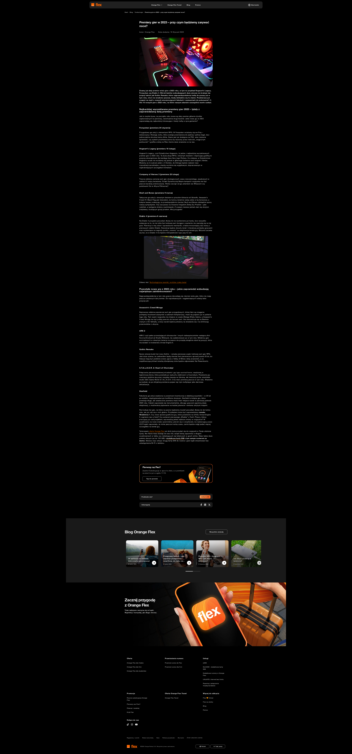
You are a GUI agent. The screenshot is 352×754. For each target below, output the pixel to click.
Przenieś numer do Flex (173, 663)
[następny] (252, 553)
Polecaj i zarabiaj (133, 708)
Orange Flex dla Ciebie (135, 663)
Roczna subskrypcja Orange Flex (137, 699)
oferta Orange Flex (156, 431)
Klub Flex (130, 712)
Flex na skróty (208, 702)
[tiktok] (128, 724)
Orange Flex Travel (171, 698)
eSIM (205, 663)
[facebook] (201, 505)
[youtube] (136, 724)
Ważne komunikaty (148, 738)
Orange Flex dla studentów (136, 671)
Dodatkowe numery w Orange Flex (213, 674)
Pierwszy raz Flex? (133, 704)
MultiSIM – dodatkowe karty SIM (213, 668)
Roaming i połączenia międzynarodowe (211, 684)
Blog (204, 706)
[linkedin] (205, 505)
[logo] (96, 4)
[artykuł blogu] (154, 563)
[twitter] (209, 505)
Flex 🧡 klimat (208, 698)
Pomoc (205, 710)
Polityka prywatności (168, 738)
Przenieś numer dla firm (173, 667)
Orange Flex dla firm (134, 667)
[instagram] (132, 724)
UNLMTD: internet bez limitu (213, 679)
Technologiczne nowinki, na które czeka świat (168, 282)
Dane (158, 738)
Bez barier (181, 738)
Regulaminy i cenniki (133, 738)
